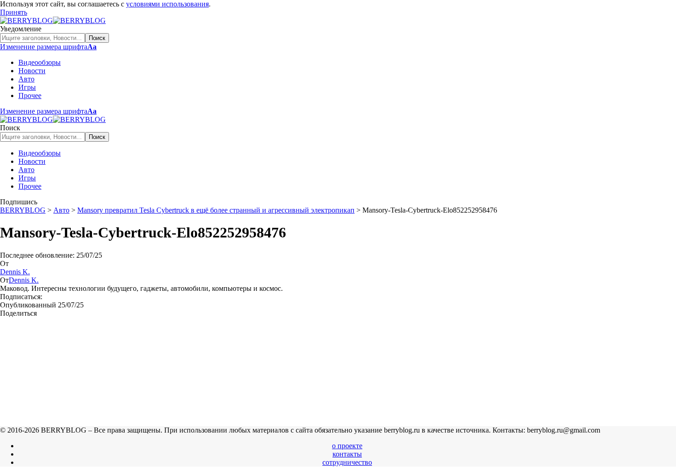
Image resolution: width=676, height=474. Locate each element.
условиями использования (167, 4)
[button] (13, 12)
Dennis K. (15, 272)
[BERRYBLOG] (53, 20)
